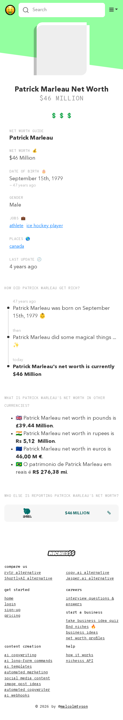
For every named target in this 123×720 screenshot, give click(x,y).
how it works (79, 655)
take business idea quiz (92, 620)
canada (16, 246)
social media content (27, 678)
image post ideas (22, 684)
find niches (77, 626)
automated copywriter (27, 689)
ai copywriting (20, 655)
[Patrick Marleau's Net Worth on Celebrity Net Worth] (109, 513)
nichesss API (79, 660)
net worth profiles (85, 638)
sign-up (12, 610)
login (10, 604)
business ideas (82, 632)
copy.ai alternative (87, 572)
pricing (12, 615)
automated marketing (26, 672)
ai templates (18, 666)
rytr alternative (22, 572)
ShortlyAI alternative (28, 578)
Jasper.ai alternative (90, 578)
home (8, 598)
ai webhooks (16, 695)
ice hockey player (45, 226)
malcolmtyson (74, 706)
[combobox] (62, 10)
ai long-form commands (28, 660)
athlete (16, 226)
